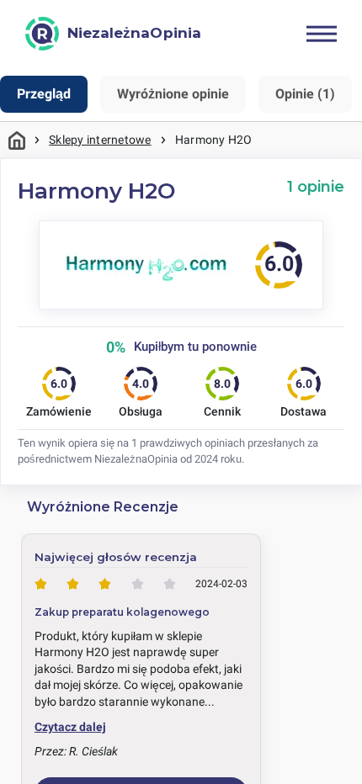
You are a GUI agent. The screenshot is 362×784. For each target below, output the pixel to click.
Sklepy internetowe (100, 139)
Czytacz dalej (70, 727)
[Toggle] (321, 33)
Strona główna (16, 140)
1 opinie (315, 186)
